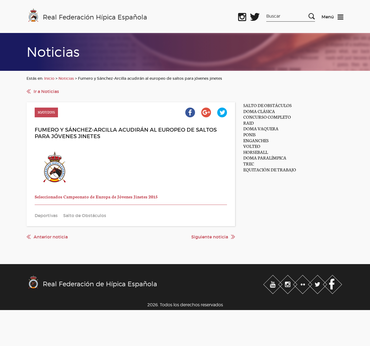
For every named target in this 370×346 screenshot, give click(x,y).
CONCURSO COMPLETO (267, 117)
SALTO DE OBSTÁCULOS (267, 105)
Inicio (49, 78)
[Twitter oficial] (255, 16)
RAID (248, 122)
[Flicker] (303, 283)
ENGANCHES (256, 140)
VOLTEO (251, 146)
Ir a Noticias (46, 91)
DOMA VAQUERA (260, 128)
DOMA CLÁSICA (259, 111)
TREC (248, 163)
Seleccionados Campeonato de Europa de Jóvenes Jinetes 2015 (96, 196)
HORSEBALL (255, 152)
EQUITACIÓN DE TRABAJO (269, 169)
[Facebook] (332, 283)
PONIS (249, 134)
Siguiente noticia (209, 237)
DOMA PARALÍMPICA (264, 157)
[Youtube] (273, 283)
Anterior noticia (51, 237)
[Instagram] (288, 283)
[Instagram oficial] (242, 16)
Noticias (66, 78)
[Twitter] (318, 283)
